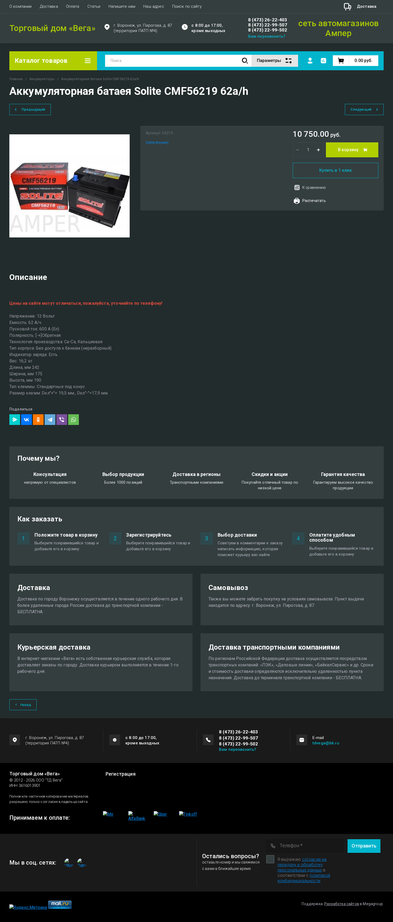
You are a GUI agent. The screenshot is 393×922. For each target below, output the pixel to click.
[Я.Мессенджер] (14, 419)
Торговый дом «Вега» (52, 28)
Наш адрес (153, 6)
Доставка (49, 6)
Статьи (94, 6)
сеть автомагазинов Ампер (338, 28)
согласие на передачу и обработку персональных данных (302, 865)
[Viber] (61, 419)
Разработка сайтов (341, 904)
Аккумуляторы (42, 79)
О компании (20, 6)
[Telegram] (50, 419)
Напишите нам (122, 6)
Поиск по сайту (187, 6)
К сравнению (314, 187)
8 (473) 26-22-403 (267, 19)
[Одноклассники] (38, 419)
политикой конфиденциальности (304, 878)
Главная (16, 79)
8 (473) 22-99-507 (267, 25)
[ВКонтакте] (26, 419)
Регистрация (121, 774)
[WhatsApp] (73, 419)
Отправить (364, 846)
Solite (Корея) (157, 142)
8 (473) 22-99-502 (267, 30)
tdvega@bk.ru (326, 743)
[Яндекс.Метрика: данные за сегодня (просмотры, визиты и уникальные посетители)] (28, 907)
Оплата (72, 6)
